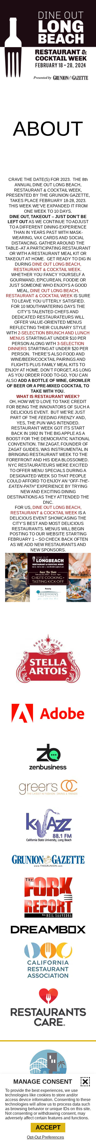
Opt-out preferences (45, 1137)
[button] (85, 1081)
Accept (48, 1127)
